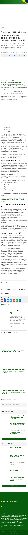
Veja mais (14, 439)
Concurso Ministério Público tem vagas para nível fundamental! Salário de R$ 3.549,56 (13, 371)
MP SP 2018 (22, 289)
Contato (4, 507)
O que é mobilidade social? (15, 448)
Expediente (14, 501)
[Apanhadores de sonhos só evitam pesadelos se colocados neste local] (5, 432)
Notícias (4, 28)
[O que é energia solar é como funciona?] (5, 457)
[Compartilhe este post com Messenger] (14, 55)
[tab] (14, 405)
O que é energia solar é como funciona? (17, 455)
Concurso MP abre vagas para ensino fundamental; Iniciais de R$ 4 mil (13, 350)
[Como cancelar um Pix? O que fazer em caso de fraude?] (5, 479)
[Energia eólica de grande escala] (5, 464)
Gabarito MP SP (15, 286)
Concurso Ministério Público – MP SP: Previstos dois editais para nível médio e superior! (14, 392)
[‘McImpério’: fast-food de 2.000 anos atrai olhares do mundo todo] (5, 425)
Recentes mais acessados (10, 405)
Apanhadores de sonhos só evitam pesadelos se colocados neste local (18, 432)
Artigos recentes (8, 443)
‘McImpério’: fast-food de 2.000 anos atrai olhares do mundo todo (17, 424)
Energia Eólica (14, 470)
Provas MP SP (5, 293)
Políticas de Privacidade (8, 504)
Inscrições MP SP (5, 289)
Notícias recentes (8, 411)
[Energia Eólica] (5, 472)
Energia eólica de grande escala (17, 463)
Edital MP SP (4, 286)
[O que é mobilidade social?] (5, 449)
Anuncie (21, 504)
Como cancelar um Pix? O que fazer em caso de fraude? (17, 479)
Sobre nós (5, 501)
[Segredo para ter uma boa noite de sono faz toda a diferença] (5, 417)
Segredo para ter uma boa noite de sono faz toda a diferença (18, 417)
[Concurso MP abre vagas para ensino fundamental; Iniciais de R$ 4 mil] (14, 347)
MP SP (14, 289)
